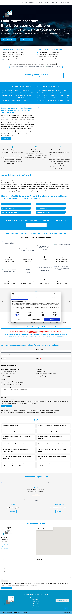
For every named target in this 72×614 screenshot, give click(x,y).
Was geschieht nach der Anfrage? (10, 425)
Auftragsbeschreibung (6, 387)
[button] (9, 67)
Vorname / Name (5, 564)
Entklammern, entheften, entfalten (9, 371)
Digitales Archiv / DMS (43, 212)
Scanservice (31, 2)
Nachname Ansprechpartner (42, 354)
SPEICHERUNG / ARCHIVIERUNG (10, 212)
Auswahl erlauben (36, 319)
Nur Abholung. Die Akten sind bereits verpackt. (12, 384)
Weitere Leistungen (65, 2)
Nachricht (3, 569)
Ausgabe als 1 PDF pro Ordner (8, 376)
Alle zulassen (52, 319)
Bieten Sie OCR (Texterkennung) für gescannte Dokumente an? (52, 425)
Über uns (46, 2)
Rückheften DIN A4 (41, 371)
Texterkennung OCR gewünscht (8, 373)
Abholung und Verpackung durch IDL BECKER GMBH (13, 382)
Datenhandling (39, 369)
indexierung (40, 204)
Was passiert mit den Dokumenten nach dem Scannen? (50, 443)
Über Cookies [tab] (53, 297)
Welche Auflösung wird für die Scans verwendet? (14, 443)
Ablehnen (20, 319)
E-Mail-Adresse (39, 349)
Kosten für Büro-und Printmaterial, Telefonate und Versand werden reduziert (53, 100)
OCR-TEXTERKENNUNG (43, 208)
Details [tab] (36, 297)
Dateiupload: (4, 397)
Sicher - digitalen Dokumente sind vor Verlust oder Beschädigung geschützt (53, 97)
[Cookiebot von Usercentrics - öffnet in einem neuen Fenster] (55, 294)
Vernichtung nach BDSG (42, 376)
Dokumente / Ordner (8, 208)
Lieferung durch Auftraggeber (8, 381)
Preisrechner (39, 2)
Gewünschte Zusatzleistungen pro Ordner (10, 369)
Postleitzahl (4, 358)
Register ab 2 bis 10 (6, 375)
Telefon (38, 358)
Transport (3, 379)
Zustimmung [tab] (19, 297)
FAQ (57, 2)
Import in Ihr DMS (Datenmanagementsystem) (47, 373)
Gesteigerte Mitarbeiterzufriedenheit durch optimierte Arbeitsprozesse (52, 92)
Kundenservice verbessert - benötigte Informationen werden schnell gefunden (53, 95)
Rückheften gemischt (41, 375)
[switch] (29, 315)
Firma (2, 349)
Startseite (24, 2)
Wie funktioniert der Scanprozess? (11, 431)
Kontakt (52, 2)
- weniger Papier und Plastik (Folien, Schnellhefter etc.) (16, 100)
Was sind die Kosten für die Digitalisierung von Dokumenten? (51, 431)
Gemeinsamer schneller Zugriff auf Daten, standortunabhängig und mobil (52, 90)
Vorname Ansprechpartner (7, 354)
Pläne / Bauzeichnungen (9, 204)
